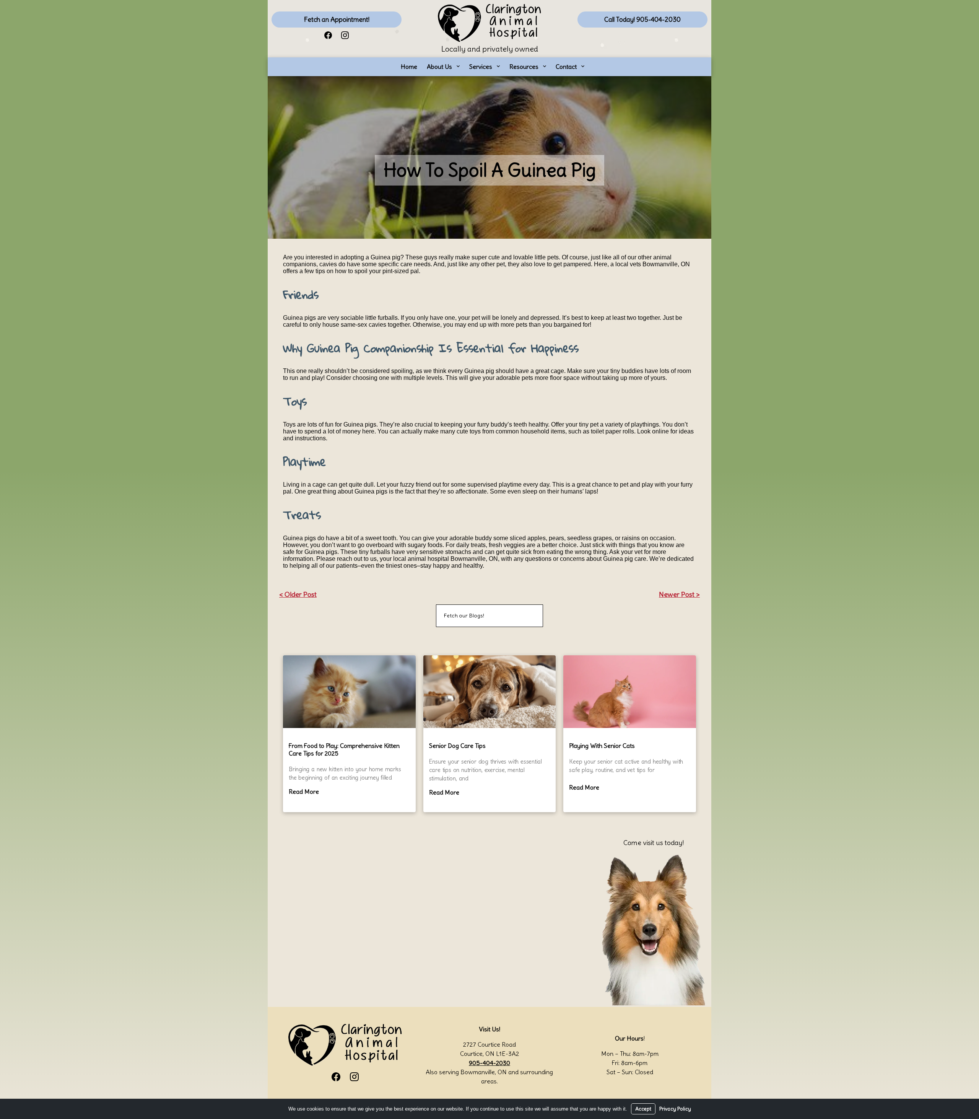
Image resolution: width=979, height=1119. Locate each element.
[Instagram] (345, 34)
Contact (566, 66)
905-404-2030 (489, 1063)
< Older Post (298, 594)
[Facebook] (328, 34)
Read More (304, 791)
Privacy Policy (675, 1109)
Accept (643, 1109)
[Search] (527, 615)
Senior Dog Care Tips (457, 745)
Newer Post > (679, 594)
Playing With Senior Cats (602, 745)
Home (409, 66)
